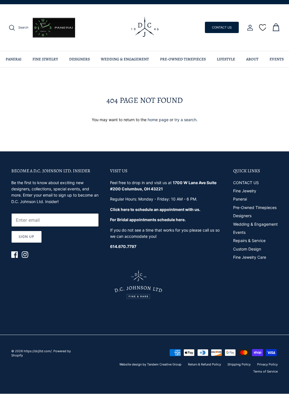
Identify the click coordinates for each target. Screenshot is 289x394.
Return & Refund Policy (204, 364)
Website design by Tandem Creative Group (150, 364)
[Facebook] (14, 254)
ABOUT (252, 59)
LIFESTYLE (226, 59)
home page (158, 119)
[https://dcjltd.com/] (144, 27)
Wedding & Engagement (255, 224)
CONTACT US (222, 27)
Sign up (26, 236)
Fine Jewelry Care (249, 257)
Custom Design (247, 249)
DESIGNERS (79, 59)
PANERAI (13, 59)
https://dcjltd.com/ (38, 351)
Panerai (240, 199)
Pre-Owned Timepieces (255, 207)
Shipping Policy (239, 364)
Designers (242, 215)
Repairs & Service (249, 240)
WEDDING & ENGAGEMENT (125, 59)
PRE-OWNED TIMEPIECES (183, 59)
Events (239, 232)
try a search (185, 119)
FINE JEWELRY (45, 59)
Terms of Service (265, 371)
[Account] (248, 27)
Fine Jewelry (244, 190)
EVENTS (277, 59)
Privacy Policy (267, 364)
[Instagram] (25, 254)
